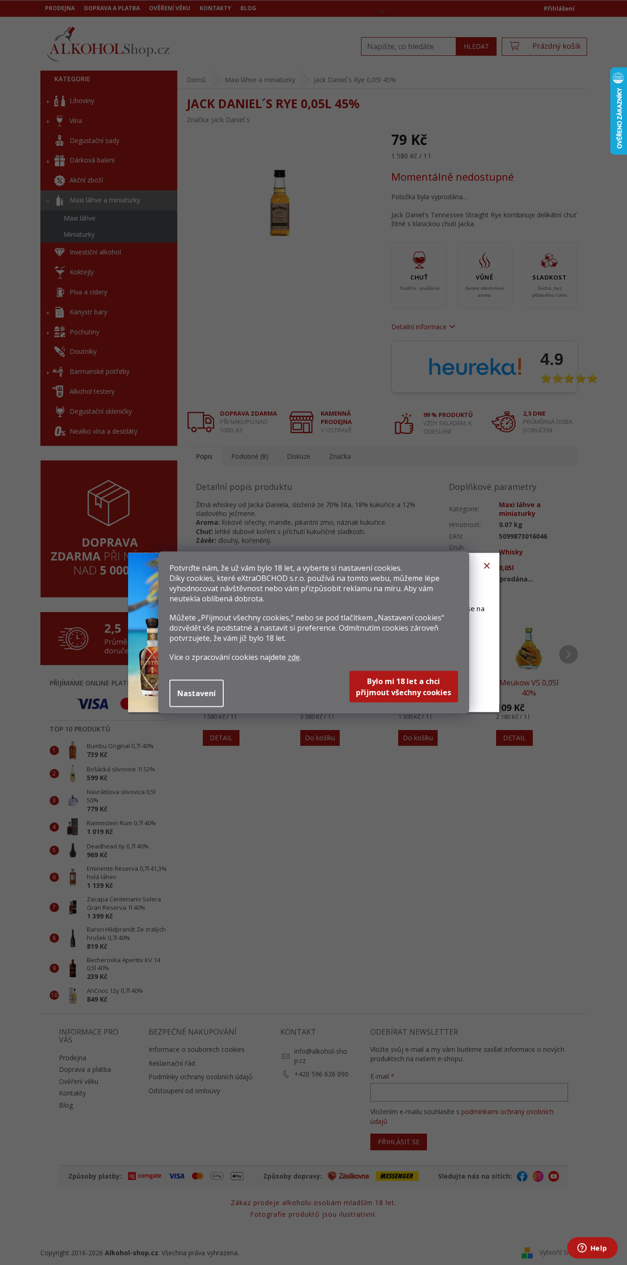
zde (294, 657)
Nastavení (196, 693)
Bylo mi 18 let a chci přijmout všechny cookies (403, 687)
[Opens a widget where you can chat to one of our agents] (592, 1248)
